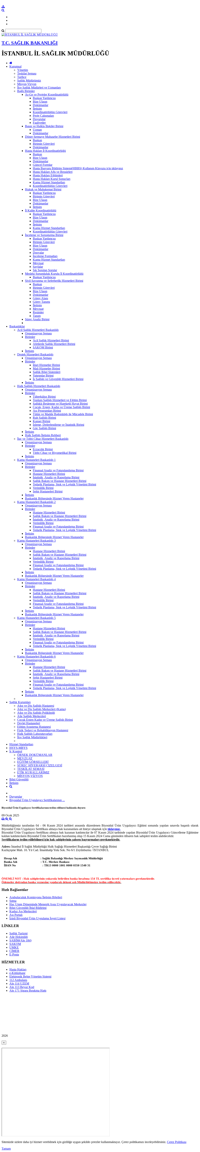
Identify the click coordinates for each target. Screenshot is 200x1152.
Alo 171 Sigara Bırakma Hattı (27, 990)
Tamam (6, 1148)
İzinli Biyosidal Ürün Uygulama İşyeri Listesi (37, 918)
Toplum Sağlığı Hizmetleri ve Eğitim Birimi (60, 400)
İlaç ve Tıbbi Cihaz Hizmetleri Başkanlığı (42, 438)
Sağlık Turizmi (18, 933)
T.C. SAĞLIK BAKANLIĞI (30, 42)
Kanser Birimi (41, 421)
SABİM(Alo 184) (20, 940)
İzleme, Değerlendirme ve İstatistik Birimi (58, 424)
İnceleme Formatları (45, 256)
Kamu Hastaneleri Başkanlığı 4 (36, 579)
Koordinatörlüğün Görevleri (50, 112)
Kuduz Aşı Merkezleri (23, 911)
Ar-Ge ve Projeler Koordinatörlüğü (46, 94)
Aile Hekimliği (18, 937)
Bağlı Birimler (26, 91)
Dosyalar (38, 252)
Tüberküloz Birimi (44, 396)
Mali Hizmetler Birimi (46, 368)
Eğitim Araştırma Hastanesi (34, 726)
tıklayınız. (114, 829)
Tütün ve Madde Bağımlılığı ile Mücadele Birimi (63, 414)
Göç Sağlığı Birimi (44, 428)
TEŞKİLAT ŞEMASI (30, 769)
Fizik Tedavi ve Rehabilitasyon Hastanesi (42, 730)
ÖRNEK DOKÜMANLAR (34, 754)
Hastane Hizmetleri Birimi (49, 474)
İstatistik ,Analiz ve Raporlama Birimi (56, 477)
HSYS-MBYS (18, 747)
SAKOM (15, 944)
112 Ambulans (18, 980)
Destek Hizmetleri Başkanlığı (35, 354)
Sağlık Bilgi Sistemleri (46, 372)
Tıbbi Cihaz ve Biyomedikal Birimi (54, 452)
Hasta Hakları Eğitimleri (48, 175)
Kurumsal (15, 66)
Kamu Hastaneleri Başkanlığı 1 (36, 459)
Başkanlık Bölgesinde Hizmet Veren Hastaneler (54, 498)
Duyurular (39, 119)
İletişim (37, 108)
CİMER (14, 951)
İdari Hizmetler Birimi (46, 365)
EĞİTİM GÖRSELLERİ (32, 762)
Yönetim (22, 70)
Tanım (37, 315)
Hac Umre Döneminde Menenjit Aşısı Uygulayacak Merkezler (48, 904)
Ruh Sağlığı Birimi (44, 417)
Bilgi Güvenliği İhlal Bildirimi (27, 907)
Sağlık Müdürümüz (29, 80)
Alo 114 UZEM (19, 983)
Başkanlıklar (17, 326)
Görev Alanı (40, 298)
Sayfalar (38, 266)
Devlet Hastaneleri (28, 723)
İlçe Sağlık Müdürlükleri (32, 737)
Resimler (38, 312)
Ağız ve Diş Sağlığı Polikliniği (36, 712)
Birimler (30, 337)
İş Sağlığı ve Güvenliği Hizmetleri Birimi (58, 379)
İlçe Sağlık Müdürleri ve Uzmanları (39, 87)
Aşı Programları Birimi (47, 410)
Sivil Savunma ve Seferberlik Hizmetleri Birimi (54, 280)
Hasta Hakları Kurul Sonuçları (51, 178)
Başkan (37, 140)
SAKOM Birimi (43, 347)
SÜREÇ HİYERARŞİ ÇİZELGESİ (39, 765)
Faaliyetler (39, 122)
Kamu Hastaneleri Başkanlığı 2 (36, 502)
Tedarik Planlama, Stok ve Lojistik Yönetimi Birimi (64, 484)
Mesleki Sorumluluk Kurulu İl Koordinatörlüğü (54, 273)
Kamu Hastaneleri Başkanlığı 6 (36, 656)
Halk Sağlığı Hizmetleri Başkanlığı (38, 386)
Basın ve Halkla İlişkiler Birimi (44, 126)
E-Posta (14, 954)
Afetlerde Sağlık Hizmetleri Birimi (54, 344)
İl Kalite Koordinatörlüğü (40, 210)
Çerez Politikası (176, 1142)
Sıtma (12, 900)
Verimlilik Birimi (43, 488)
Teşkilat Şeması (26, 73)
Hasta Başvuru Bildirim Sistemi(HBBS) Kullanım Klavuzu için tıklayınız (78, 168)
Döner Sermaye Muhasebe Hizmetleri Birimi (52, 136)
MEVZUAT (24, 758)
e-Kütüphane (17, 973)
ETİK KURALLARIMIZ (33, 772)
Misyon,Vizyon (26, 84)
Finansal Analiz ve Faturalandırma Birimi (58, 470)
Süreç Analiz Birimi (37, 319)
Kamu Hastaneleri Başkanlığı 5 (36, 618)
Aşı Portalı (15, 914)
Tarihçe (21, 77)
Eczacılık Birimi (43, 449)
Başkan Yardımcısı (44, 98)
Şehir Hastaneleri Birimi (47, 491)
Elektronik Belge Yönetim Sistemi (30, 976)
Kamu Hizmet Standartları (49, 182)
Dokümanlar (40, 105)
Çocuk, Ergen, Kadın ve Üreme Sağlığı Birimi (61, 407)
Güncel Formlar (42, 164)
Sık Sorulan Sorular (45, 270)
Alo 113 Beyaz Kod (21, 987)
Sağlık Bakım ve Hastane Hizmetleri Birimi (59, 481)
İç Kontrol (15, 751)
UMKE (14, 947)
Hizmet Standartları (21, 744)
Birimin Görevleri (44, 143)
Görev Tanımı (41, 301)
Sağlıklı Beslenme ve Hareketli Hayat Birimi (60, 403)
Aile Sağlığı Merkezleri (31, 716)
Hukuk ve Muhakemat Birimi (43, 189)
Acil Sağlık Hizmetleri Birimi (51, 340)
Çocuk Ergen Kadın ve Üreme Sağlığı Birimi (45, 719)
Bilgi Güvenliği (19, 779)
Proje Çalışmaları (43, 115)
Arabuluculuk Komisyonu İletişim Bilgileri (35, 897)
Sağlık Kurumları (20, 702)
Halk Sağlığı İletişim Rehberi (43, 435)
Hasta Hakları (17, 969)
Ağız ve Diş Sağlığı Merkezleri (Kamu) (41, 709)
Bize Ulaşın (40, 101)
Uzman (37, 129)
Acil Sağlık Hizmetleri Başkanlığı (38, 330)
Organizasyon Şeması (38, 333)
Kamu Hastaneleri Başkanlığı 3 (36, 540)
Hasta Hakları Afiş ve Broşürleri (52, 171)
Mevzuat (38, 263)
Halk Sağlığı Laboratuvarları (34, 733)
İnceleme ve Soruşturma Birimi (44, 235)
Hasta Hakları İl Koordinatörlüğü (45, 150)
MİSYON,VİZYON (30, 776)
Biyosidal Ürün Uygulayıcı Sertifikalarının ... (37, 800)
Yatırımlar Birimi (43, 375)
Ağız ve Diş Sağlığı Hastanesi (35, 705)
